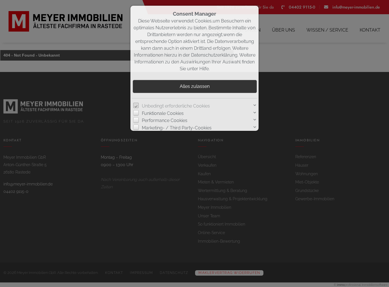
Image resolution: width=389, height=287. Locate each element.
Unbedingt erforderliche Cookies (176, 106)
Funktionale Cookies (163, 113)
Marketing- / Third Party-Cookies (177, 128)
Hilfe (204, 68)
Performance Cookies (164, 120)
